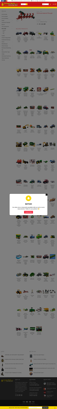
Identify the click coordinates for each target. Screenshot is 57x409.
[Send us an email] (5, 1)
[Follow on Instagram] (3, 1)
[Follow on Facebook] (1, 1)
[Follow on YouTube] (6, 1)
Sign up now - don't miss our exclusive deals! (18, 407)
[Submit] (26, 4)
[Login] (50, 4)
